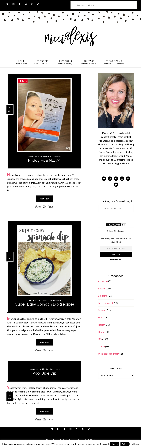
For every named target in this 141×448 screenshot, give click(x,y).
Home (101, 331)
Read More (134, 444)
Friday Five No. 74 (44, 160)
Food (100, 317)
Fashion (102, 310)
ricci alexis (70, 39)
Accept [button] (115, 444)
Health (101, 324)
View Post (44, 198)
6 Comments (55, 369)
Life (100, 339)
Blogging (102, 295)
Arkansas (103, 281)
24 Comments (55, 156)
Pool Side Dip (44, 373)
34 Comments (55, 300)
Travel (101, 346)
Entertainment (105, 303)
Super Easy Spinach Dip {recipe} (44, 304)
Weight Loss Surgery (109, 353)
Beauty (101, 288)
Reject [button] (124, 444)
